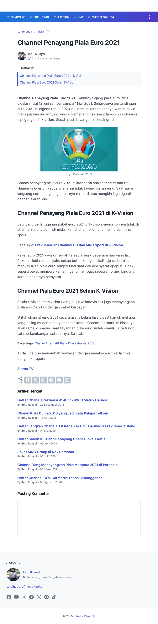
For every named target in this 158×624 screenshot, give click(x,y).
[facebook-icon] (9, 597)
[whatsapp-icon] (39, 597)
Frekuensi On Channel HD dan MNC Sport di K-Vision (79, 245)
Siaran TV (25, 369)
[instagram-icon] (24, 597)
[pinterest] (59, 380)
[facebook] (27, 380)
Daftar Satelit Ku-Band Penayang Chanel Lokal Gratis (61, 439)
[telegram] (51, 380)
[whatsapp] (43, 380)
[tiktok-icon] (54, 597)
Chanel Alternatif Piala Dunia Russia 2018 (65, 343)
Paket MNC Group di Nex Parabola (45, 452)
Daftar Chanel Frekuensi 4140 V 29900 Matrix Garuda (62, 400)
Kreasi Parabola (85, 616)
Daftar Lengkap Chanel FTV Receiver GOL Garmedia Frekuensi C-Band (76, 426)
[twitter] (35, 380)
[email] (67, 380)
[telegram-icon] (31, 597)
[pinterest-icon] (46, 597)
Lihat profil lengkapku (26, 586)
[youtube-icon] (16, 597)
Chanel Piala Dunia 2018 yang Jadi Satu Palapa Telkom (62, 413)
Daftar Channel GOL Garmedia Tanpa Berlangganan (60, 478)
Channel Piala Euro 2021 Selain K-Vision (47, 82)
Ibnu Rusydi (31, 572)
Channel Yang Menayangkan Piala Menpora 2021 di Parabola (67, 465)
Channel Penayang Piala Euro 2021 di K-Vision (52, 76)
